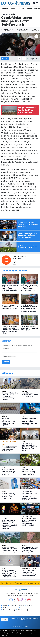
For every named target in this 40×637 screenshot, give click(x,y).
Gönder (6, 361)
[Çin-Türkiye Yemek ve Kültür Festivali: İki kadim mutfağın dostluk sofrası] (10, 434)
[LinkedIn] (25, 599)
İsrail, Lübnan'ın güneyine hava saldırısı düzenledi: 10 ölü (30, 394)
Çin (28, 610)
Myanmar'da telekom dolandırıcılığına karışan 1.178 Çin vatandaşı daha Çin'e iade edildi (29, 422)
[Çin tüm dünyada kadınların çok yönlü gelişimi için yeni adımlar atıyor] (10, 483)
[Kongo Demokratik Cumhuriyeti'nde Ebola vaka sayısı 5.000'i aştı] (10, 299)
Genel (13, 9)
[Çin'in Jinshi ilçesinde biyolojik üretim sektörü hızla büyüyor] (29, 320)
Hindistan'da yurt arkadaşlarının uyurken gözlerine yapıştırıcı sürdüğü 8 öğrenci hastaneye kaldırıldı (10, 574)
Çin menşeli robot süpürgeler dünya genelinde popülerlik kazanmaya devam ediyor (29, 447)
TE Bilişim (25, 626)
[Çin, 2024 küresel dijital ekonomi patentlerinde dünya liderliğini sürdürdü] (30, 561)
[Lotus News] (15, 3)
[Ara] (34, 3)
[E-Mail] (14, 262)
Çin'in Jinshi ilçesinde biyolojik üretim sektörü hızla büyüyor (29, 328)
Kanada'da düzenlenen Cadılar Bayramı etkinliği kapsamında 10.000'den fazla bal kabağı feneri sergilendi (9, 523)
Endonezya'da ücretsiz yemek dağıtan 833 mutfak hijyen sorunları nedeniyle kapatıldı (10, 396)
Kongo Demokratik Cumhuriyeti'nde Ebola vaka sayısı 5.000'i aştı (10, 307)
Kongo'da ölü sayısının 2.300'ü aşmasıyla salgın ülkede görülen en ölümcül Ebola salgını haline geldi (10, 330)
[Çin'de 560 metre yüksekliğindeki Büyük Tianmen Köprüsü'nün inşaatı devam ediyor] (10, 537)
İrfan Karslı (17, 258)
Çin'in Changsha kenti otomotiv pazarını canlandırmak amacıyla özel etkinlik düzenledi (29, 497)
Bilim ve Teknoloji (9, 610)
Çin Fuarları (27, 491)
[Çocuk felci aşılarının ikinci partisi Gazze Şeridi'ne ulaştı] (20, 44)
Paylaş (6, 58)
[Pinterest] (18, 599)
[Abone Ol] (33, 58)
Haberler (4, 14)
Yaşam (24, 545)
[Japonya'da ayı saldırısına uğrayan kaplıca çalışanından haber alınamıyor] (30, 460)
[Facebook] (11, 599)
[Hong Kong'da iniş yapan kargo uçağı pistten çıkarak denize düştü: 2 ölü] (10, 460)
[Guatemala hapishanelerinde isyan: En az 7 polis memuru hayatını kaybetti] (10, 408)
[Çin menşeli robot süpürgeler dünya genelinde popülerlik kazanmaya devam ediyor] (30, 434)
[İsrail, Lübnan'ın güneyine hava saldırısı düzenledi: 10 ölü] (30, 383)
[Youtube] (29, 599)
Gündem (4, 9)
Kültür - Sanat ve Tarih (10, 608)
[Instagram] (21, 599)
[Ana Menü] (37, 3)
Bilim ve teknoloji (29, 569)
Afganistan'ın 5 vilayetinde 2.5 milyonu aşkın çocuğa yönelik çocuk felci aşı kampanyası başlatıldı (29, 308)
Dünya (29, 9)
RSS (5, 620)
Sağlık (13, 14)
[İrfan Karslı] (6, 260)
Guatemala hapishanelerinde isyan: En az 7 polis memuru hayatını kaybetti (8, 422)
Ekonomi (21, 9)
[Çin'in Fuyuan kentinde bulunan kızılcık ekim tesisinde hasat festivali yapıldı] (30, 537)
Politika (37, 9)
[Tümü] (37, 373)
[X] (14, 599)
